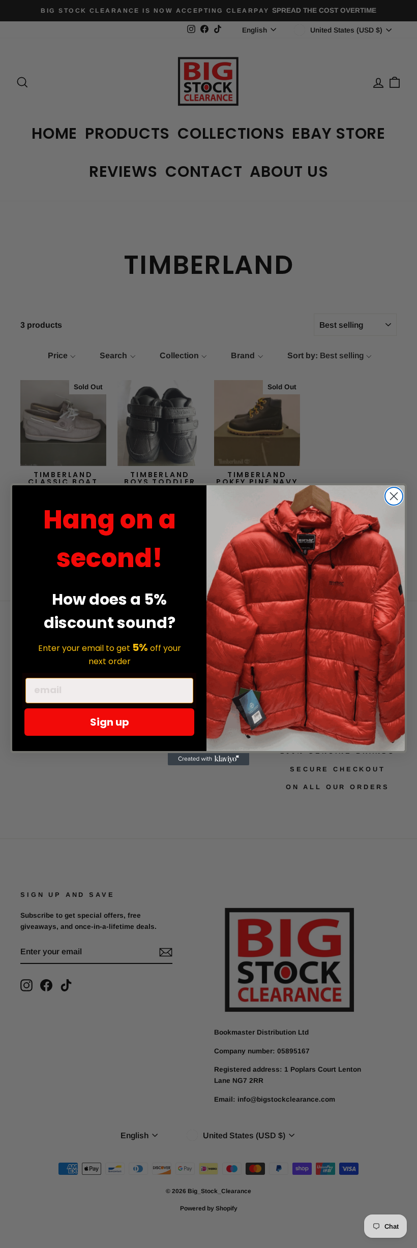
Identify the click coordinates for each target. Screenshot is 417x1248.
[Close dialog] (394, 496)
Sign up (109, 722)
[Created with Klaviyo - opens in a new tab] (208, 759)
